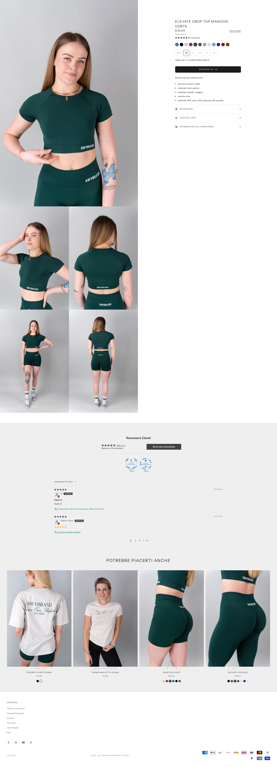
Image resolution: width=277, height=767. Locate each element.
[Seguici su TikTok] (30, 742)
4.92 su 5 (121, 445)
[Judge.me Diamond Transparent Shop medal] (145, 464)
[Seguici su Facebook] (8, 742)
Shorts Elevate (171, 672)
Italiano (11, 756)
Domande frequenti (15, 713)
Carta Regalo (12, 727)
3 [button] (139, 540)
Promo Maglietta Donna (105, 672)
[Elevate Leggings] (229, 681)
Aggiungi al (206, 69)
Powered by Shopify (119, 755)
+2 (247, 681)
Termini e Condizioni (16, 708)
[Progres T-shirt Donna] (38, 681)
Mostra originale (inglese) (69, 532)
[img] (60, 489)
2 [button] (135, 540)
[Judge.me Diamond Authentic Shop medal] (131, 464)
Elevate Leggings (238, 672)
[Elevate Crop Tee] (227, 44)
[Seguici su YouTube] (23, 742)
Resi (9, 732)
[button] (181, 37)
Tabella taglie (235, 31)
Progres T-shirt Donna (39, 672)
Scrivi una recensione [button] (164, 446)
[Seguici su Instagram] (15, 742)
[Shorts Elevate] (164, 681)
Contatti (10, 718)
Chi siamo (11, 723)
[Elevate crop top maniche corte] (177, 44)
